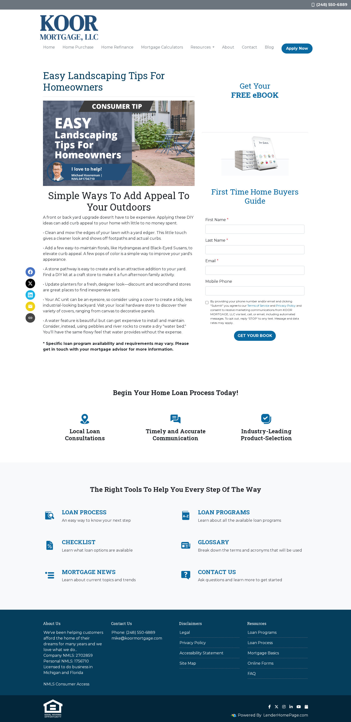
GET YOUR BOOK (255, 335)
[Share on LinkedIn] (30, 295)
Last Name (216, 240)
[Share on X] (30, 283)
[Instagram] (284, 707)
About (228, 47)
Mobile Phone (218, 281)
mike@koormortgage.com (137, 638)
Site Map (188, 663)
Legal (185, 632)
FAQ (252, 673)
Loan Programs (262, 632)
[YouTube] (299, 707)
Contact (249, 47)
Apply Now (297, 48)
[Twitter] (276, 707)
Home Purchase (78, 47)
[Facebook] (269, 707)
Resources (201, 47)
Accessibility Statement (201, 653)
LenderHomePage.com (285, 715)
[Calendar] (306, 707)
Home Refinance (117, 47)
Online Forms (260, 663)
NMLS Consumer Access (66, 684)
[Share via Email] (30, 306)
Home (49, 47)
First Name (217, 219)
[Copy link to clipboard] (30, 318)
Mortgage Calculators (162, 47)
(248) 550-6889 (331, 4)
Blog (269, 47)
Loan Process (260, 643)
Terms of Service (258, 305)
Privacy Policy (286, 305)
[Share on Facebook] (30, 272)
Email (211, 261)
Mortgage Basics (263, 653)
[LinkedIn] (291, 707)
